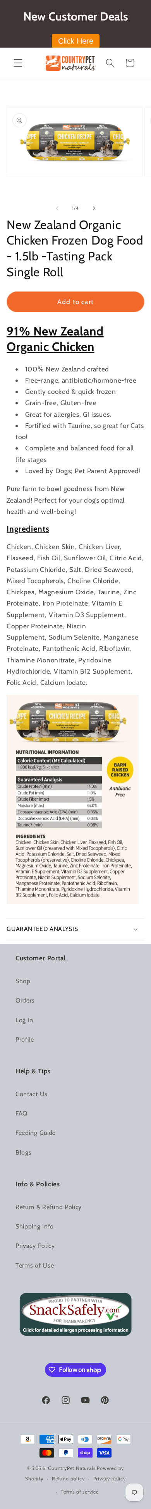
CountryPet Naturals (71, 1468)
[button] (18, 63)
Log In (24, 1020)
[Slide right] (93, 208)
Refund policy (68, 1479)
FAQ (21, 1113)
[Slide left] (57, 208)
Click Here (75, 41)
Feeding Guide (35, 1132)
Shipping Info (34, 1226)
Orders (25, 1000)
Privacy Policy (35, 1245)
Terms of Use (34, 1265)
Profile (24, 1039)
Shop (23, 981)
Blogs (23, 1152)
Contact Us (31, 1094)
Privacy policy (109, 1479)
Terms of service (80, 1492)
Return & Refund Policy (48, 1207)
